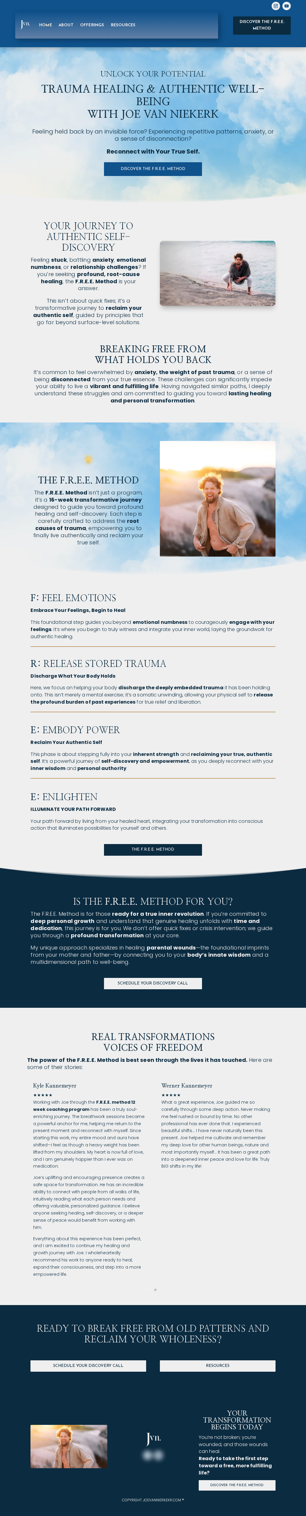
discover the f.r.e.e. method (153, 169)
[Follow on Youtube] (286, 6)
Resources (218, 1366)
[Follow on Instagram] (276, 6)
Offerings (92, 25)
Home (45, 25)
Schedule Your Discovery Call (153, 983)
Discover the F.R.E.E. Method (262, 25)
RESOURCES (123, 25)
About (66, 25)
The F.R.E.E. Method (152, 850)
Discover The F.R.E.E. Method (237, 1485)
